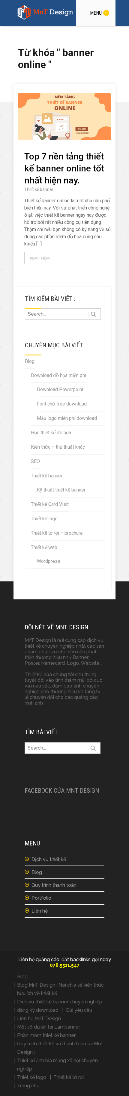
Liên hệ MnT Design (39, 1018)
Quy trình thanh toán (54, 885)
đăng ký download (37, 1010)
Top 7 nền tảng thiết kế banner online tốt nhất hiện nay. (64, 168)
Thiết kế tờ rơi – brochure (57, 533)
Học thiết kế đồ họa (51, 432)
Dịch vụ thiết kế (49, 859)
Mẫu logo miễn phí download (67, 418)
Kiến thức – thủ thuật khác (58, 447)
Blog (29, 361)
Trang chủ (28, 1086)
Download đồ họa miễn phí (58, 375)
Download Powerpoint (60, 389)
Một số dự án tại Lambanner (48, 1027)
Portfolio (41, 898)
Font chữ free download (62, 404)
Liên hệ (40, 911)
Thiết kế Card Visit (50, 504)
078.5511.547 (65, 965)
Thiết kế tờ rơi (68, 1077)
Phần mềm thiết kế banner (46, 1035)
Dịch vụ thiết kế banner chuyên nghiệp (59, 1002)
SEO (35, 461)
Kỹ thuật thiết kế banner (61, 490)
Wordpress (48, 561)
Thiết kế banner (38, 189)
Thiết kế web (44, 547)
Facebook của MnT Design (62, 790)
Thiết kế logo (44, 518)
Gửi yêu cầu (79, 1010)
